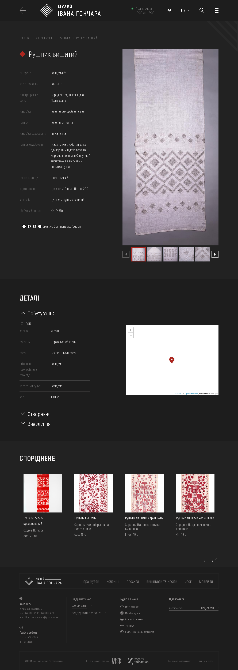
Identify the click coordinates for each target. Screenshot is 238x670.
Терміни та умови (205, 661)
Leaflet (178, 393)
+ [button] (131, 330)
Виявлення (39, 423)
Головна (24, 38)
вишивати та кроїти (161, 581)
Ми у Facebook (132, 606)
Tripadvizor (130, 625)
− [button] (131, 335)
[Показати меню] (216, 10)
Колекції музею (44, 38)
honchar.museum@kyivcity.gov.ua (42, 617)
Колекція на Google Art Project (139, 631)
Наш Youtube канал (134, 619)
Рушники (64, 38)
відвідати (206, 581)
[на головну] (43, 581)
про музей (91, 581)
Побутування (41, 313)
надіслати (207, 608)
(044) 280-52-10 (47, 613)
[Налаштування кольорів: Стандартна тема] (169, 10)
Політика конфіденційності (179, 661)
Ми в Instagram (132, 613)
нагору (207, 560)
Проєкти (132, 581)
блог (188, 581)
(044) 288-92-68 (31, 613)
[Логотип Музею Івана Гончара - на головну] (84, 10)
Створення (39, 413)
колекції (113, 581)
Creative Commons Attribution (61, 226)
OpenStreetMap (191, 393)
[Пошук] (202, 10)
